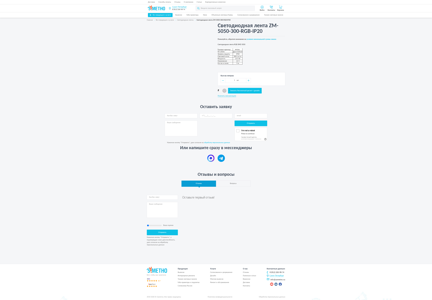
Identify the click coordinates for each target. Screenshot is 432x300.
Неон (205, 15)
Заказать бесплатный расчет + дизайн (245, 91)
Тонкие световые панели (273, 15)
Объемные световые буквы (222, 15)
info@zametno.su (277, 280)
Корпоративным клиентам (215, 2)
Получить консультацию (227, 96)
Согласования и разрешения (248, 15)
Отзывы (177, 2)
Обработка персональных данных (272, 297)
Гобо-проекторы (193, 15)
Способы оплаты (164, 2)
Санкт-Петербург (179, 7)
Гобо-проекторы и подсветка (188, 282)
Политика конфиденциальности (220, 297)
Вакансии (246, 279)
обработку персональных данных (217, 143)
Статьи (199, 2)
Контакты (246, 286)
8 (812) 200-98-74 (178, 9)
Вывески (178, 15)
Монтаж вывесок (216, 279)
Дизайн (213, 276)
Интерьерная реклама (186, 276)
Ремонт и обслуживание (219, 282)
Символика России (185, 286)
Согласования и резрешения (221, 272)
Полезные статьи (249, 276)
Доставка (151, 2)
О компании (188, 2)
